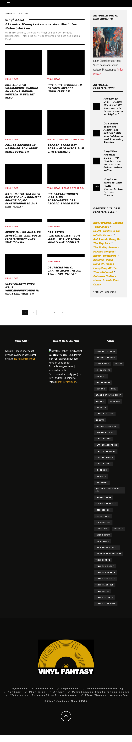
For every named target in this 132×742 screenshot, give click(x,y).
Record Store (103, 497)
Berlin (118, 364)
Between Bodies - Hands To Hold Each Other (106, 280)
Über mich (37, 691)
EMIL (113, 389)
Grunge (100, 401)
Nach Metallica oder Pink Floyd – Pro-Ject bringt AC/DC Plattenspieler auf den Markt (23, 200)
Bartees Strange (105, 358)
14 (54, 312)
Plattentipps (103, 464)
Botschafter (103, 370)
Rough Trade (103, 516)
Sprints (118, 529)
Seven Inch (102, 529)
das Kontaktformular (24, 358)
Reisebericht (103, 510)
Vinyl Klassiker (105, 585)
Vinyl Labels (102, 591)
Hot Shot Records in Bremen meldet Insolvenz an (64, 88)
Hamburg (115, 401)
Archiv (58, 691)
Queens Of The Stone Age (107, 490)
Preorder (101, 476)
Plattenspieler (104, 457)
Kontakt (14, 691)
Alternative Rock (106, 351)
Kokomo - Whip (103, 259)
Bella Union (102, 364)
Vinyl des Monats (105, 572)
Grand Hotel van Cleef (108, 395)
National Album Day (107, 426)
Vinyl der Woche (105, 566)
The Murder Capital (107, 547)
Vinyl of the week (106, 604)
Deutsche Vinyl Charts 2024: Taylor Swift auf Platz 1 (64, 270)
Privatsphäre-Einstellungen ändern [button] (101, 691)
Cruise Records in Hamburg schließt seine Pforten (21, 148)
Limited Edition (105, 414)
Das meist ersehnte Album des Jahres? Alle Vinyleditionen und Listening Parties (113, 133)
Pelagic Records (105, 432)
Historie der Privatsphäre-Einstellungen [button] (43, 694)
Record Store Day (58, 139)
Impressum (70, 688)
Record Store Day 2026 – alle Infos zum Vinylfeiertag (65, 148)
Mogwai (100, 420)
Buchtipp (101, 376)
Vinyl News (11, 79)
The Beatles (102, 541)
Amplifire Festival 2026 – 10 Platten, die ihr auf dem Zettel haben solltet (112, 161)
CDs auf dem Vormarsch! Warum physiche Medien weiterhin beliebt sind (21, 91)
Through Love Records (109, 554)
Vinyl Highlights (105, 579)
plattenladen (103, 439)
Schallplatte (103, 522)
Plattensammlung (106, 451)
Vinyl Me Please (104, 597)
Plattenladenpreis (106, 445)
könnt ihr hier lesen (66, 381)
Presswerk (102, 483)
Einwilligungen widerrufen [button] (106, 694)
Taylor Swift (103, 535)
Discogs (100, 389)
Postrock (101, 470)
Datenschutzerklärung (105, 688)
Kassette (101, 408)
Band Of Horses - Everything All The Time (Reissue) (105, 268)
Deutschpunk (103, 382)
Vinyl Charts (103, 560)
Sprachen (20, 688)
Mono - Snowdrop (104, 255)
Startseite (44, 688)
